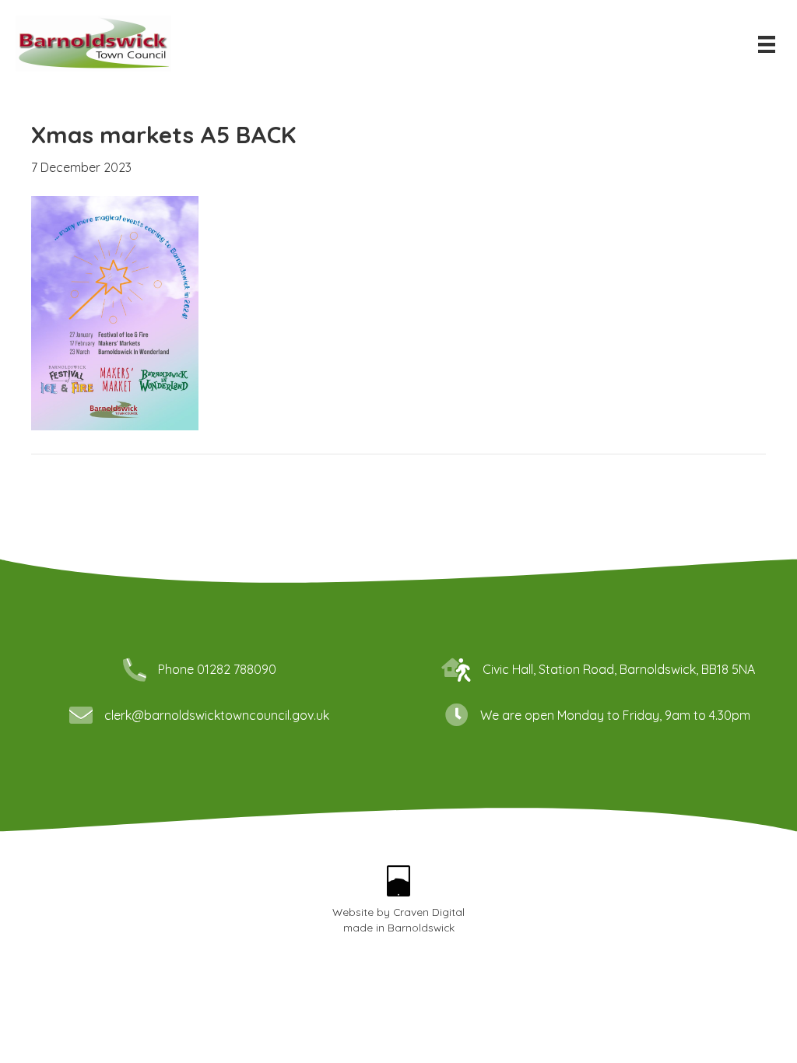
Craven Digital (429, 911)
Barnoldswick (421, 927)
